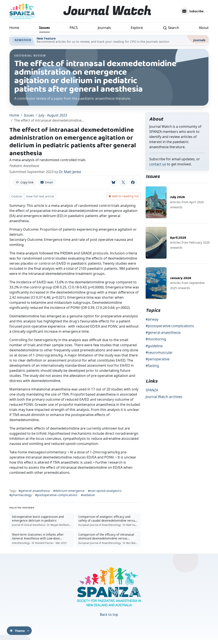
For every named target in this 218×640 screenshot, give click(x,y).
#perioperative (157, 359)
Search (173, 27)
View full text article (40, 196)
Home (14, 27)
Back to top (109, 614)
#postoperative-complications (56, 495)
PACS (74, 27)
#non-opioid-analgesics (105, 491)
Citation (16, 196)
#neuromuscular (159, 352)
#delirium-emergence (69, 491)
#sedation (88, 495)
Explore (137, 27)
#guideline (154, 345)
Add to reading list (125, 196)
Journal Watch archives (164, 396)
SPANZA (152, 390)
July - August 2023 (53, 115)
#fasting (152, 365)
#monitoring (156, 339)
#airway (152, 319)
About (204, 27)
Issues (44, 27)
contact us (157, 164)
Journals (104, 27)
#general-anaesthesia (34, 491)
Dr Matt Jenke (70, 171)
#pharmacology (20, 495)
